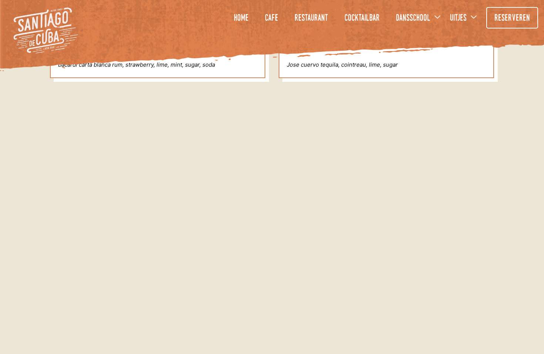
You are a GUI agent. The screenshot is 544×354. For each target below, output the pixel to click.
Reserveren (512, 18)
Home (241, 18)
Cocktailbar (362, 18)
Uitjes (458, 18)
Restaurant (311, 18)
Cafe (271, 18)
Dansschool (413, 18)
